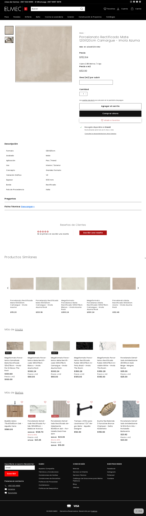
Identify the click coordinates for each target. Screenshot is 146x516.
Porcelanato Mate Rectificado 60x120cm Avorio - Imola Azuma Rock (122, 303)
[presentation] (7, 288)
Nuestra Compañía (46, 469)
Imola (19, 329)
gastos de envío (88, 100)
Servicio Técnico (79, 475)
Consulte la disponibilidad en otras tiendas (100, 134)
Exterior (71, 17)
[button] (110, 120)
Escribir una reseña (93, 232)
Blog (75, 484)
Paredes (16, 17)
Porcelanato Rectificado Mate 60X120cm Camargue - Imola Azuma (21, 303)
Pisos (7, 17)
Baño (38, 17)
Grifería (28, 17)
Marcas (76, 469)
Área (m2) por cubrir (89, 77)
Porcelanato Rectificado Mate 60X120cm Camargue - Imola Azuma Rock (47, 303)
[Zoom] (44, 54)
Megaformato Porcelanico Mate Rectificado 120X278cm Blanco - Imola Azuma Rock (72, 305)
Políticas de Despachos (48, 488)
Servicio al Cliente (80, 472)
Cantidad (84, 89)
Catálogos (110, 17)
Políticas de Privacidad (48, 482)
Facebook (111, 469)
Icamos (94, 511)
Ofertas (76, 487)
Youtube (110, 478)
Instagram (111, 472)
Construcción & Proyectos (90, 17)
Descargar (27, 207)
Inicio (81, 33)
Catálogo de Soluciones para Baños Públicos (88, 479)
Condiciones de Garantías (49, 478)
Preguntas (10, 198)
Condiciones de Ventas (48, 475)
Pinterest (110, 475)
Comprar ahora (110, 113)
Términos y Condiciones (48, 472)
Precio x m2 (85, 66)
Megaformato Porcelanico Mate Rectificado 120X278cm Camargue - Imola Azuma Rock (97, 305)
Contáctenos (44, 485)
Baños (19, 392)
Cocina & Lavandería (54, 17)
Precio (82, 53)
